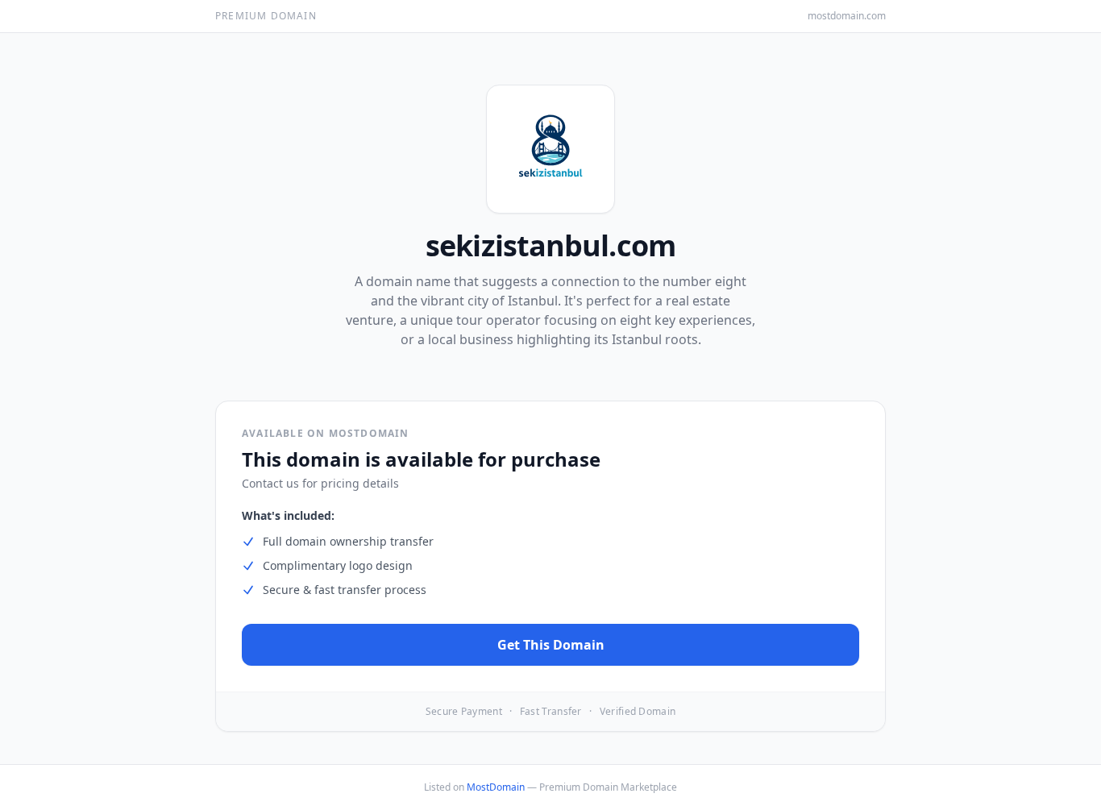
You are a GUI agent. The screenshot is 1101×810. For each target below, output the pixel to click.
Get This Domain (551, 645)
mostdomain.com (847, 16)
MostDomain (496, 787)
